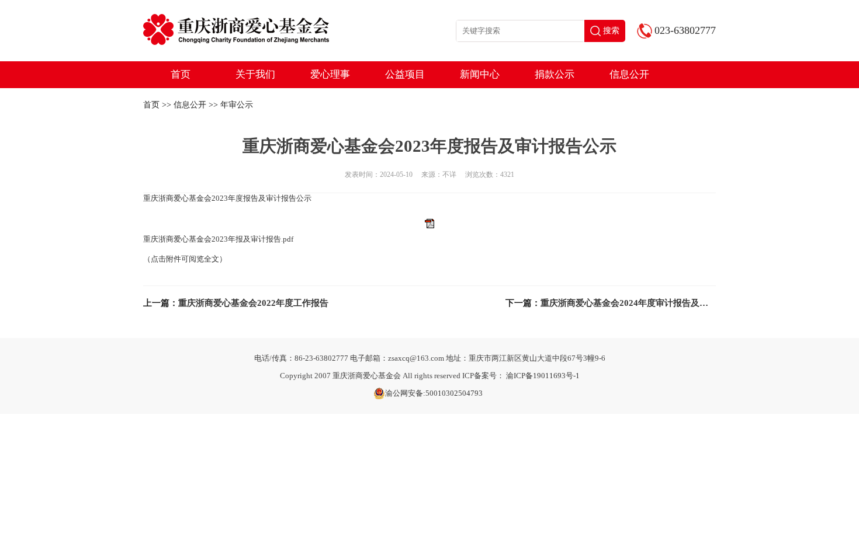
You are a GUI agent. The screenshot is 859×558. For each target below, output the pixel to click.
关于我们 (255, 74)
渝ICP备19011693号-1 (543, 375)
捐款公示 (554, 74)
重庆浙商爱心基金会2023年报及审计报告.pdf (218, 239)
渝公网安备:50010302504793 (434, 393)
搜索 (611, 30)
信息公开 (629, 74)
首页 (180, 74)
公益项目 (405, 74)
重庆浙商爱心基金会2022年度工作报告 (253, 303)
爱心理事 (330, 74)
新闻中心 (480, 74)
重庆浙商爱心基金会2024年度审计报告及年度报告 (638, 303)
